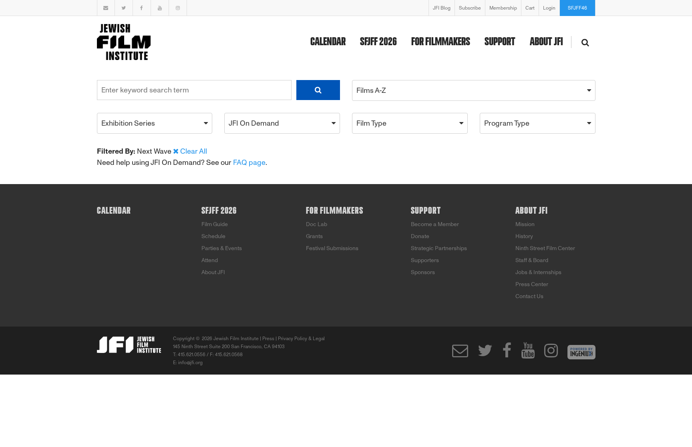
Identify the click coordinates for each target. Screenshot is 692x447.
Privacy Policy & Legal (301, 338)
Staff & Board (531, 260)
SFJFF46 (577, 8)
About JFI (546, 42)
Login (549, 8)
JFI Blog (442, 8)
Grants (314, 236)
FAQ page (249, 162)
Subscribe (470, 8)
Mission (525, 224)
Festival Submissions (332, 248)
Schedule (213, 236)
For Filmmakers (440, 42)
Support (500, 42)
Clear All (193, 151)
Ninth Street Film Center (545, 248)
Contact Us (529, 296)
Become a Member (435, 224)
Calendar (328, 42)
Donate (420, 236)
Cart (530, 8)
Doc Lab (316, 224)
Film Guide (214, 224)
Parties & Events (221, 248)
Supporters (425, 260)
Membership (503, 8)
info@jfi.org (190, 362)
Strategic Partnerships (439, 248)
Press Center (531, 284)
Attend (209, 260)
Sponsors (423, 272)
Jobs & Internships (538, 272)
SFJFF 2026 (378, 42)
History (524, 236)
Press (268, 338)
